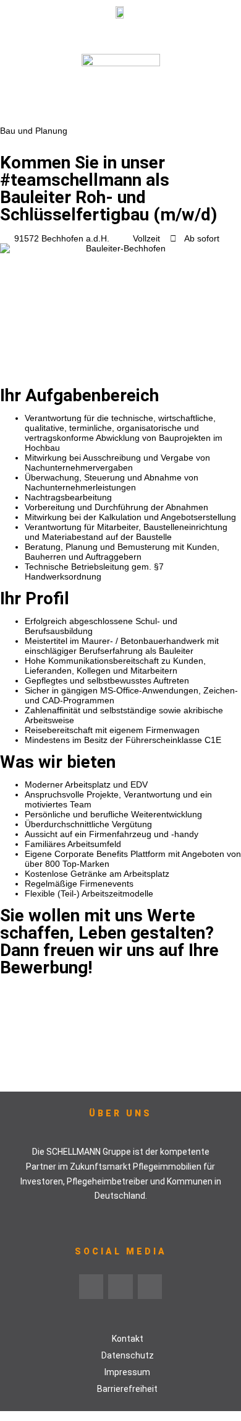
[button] (120, 36)
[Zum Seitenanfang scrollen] (3, 1416)
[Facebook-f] (150, 1286)
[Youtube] (120, 1286)
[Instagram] (91, 1286)
